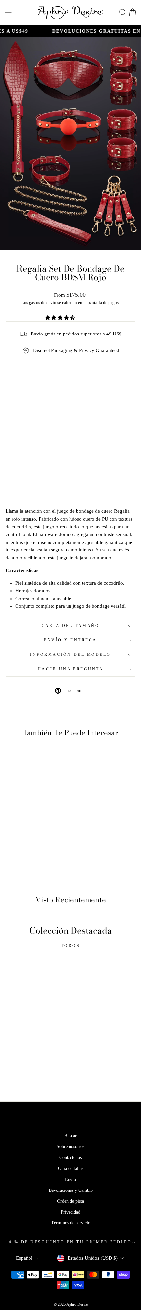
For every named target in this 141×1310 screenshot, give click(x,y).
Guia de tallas (70, 1168)
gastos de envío (42, 302)
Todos (70, 945)
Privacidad (70, 1212)
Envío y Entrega (70, 640)
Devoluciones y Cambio (71, 1190)
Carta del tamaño (71, 626)
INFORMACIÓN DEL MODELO (70, 655)
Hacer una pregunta (71, 669)
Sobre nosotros (70, 1146)
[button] (60, 317)
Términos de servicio (70, 1222)
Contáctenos (70, 1157)
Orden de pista (70, 1201)
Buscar (70, 1135)
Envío (70, 1179)
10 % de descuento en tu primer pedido (69, 1242)
